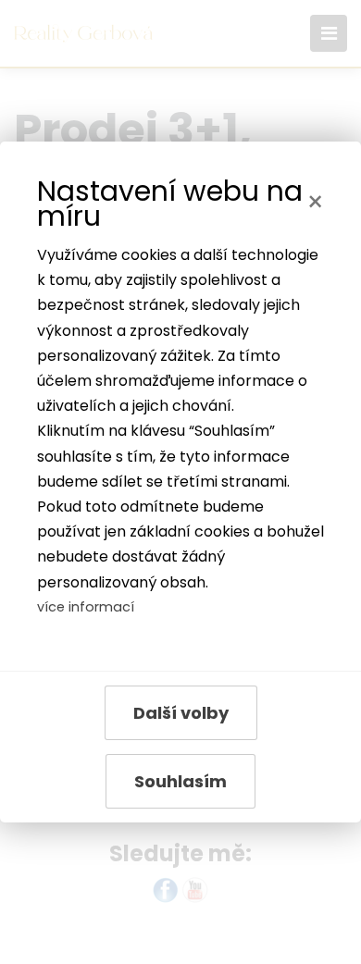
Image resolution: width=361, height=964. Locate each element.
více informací (85, 607)
